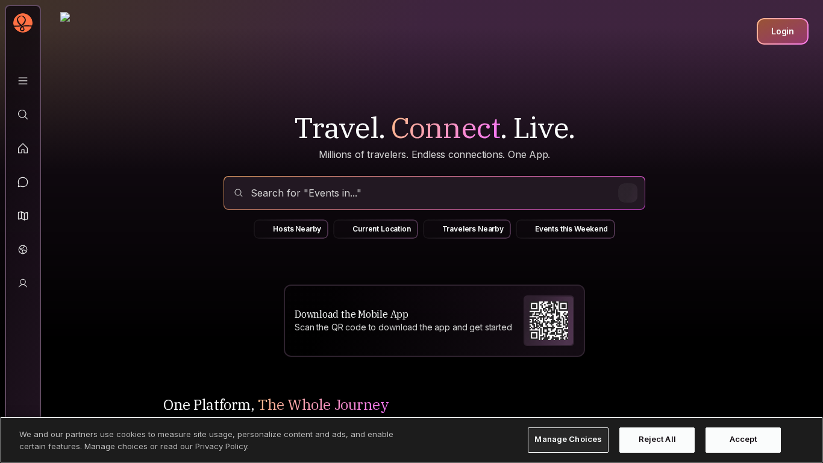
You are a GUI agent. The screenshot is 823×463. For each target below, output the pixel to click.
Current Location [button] (381, 228)
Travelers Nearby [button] (473, 228)
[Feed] (23, 148)
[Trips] (23, 249)
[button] (23, 215)
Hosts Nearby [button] (297, 228)
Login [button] (782, 31)
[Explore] (23, 114)
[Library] (23, 80)
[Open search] (434, 193)
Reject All (657, 439)
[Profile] (23, 283)
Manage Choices (568, 439)
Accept (743, 439)
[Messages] (23, 182)
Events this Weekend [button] (571, 228)
